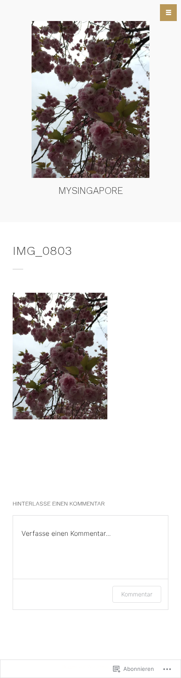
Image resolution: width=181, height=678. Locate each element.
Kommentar (136, 594)
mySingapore (91, 190)
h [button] (169, 12)
